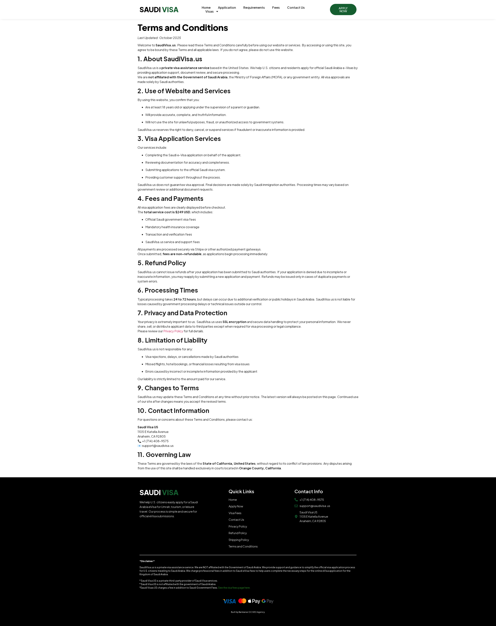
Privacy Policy (173, 331)
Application (227, 7)
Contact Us (296, 7)
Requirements (254, 7)
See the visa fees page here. (234, 587)
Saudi (159, 9)
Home (206, 7)
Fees (276, 7)
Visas (209, 11)
